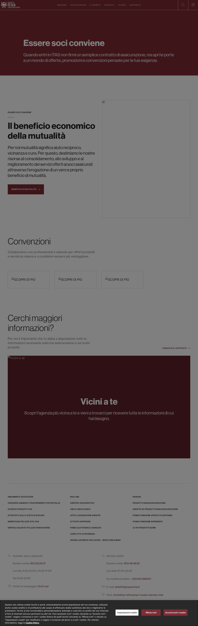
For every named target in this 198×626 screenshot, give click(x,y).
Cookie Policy (32, 623)
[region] (99, 613)
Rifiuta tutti (151, 612)
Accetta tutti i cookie (175, 612)
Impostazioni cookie (127, 612)
